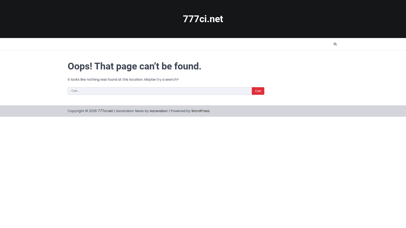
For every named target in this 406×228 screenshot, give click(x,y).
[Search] (335, 44)
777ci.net (203, 18)
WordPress (200, 111)
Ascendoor (159, 111)
